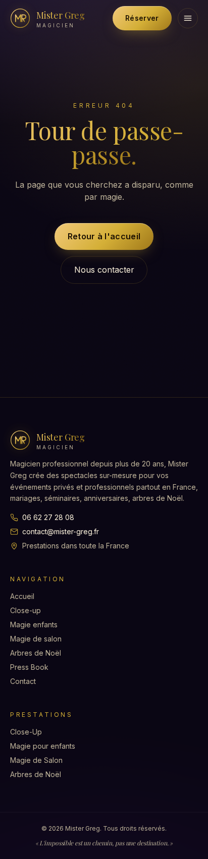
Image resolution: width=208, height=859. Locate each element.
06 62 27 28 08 (48, 517)
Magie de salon (36, 638)
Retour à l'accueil (104, 236)
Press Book (29, 667)
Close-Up (26, 731)
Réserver (142, 18)
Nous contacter (104, 270)
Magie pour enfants (42, 746)
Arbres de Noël (35, 653)
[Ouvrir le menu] (188, 18)
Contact (23, 681)
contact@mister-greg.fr (60, 531)
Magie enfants (34, 624)
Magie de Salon (36, 760)
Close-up (25, 610)
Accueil (22, 596)
